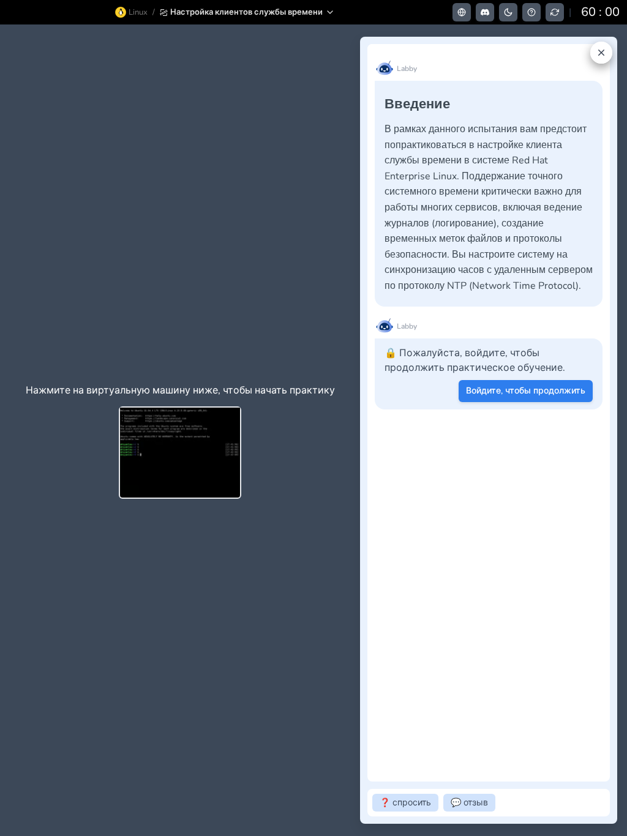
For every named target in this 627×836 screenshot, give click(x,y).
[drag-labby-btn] (353, 430)
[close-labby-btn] (601, 53)
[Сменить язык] (461, 12)
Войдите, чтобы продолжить (525, 391)
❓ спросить (405, 802)
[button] (247, 12)
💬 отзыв (469, 802)
